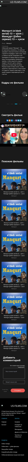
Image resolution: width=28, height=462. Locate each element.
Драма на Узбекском (21, 432)
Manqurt (9, 43)
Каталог (4, 425)
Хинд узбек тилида (7, 449)
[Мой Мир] (12, 120)
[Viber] (16, 120)
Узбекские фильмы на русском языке (13, 455)
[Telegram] (20, 120)
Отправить (17, 390)
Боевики (17, 422)
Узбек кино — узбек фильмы (10, 446)
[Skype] (18, 120)
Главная (4, 422)
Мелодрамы (18, 429)
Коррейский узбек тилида (9, 452)
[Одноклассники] (10, 120)
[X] (14, 120)
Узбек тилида (6, 444)
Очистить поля (5, 390)
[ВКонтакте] (7, 120)
